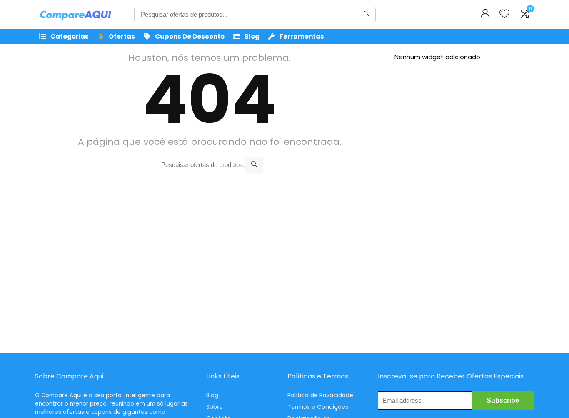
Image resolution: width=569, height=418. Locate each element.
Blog (252, 36)
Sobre (214, 407)
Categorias (69, 36)
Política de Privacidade (320, 395)
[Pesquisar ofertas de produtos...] (366, 14)
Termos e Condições (317, 407)
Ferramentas (302, 36)
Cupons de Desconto (190, 36)
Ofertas (122, 36)
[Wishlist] (504, 14)
